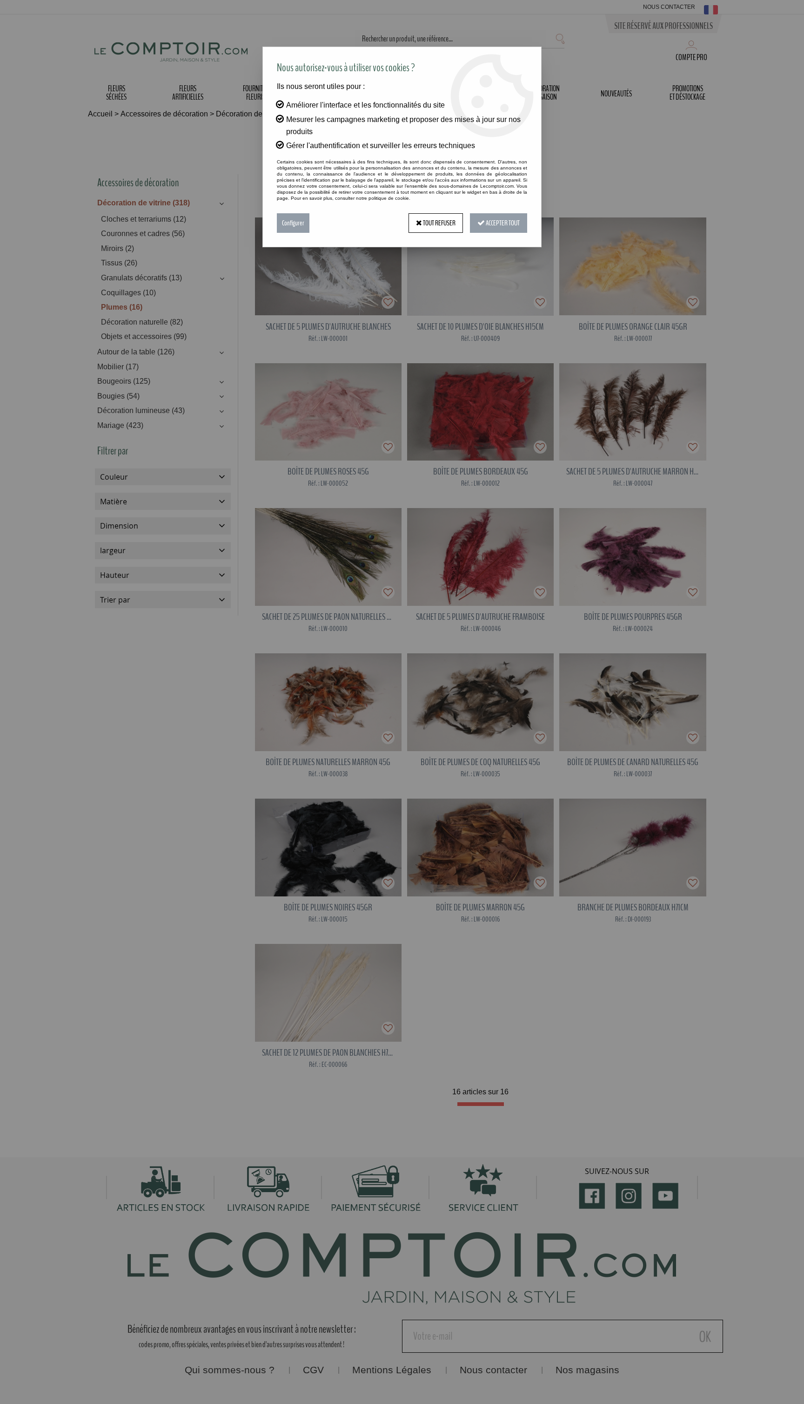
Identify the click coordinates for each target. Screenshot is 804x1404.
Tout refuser (439, 223)
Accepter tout (502, 223)
